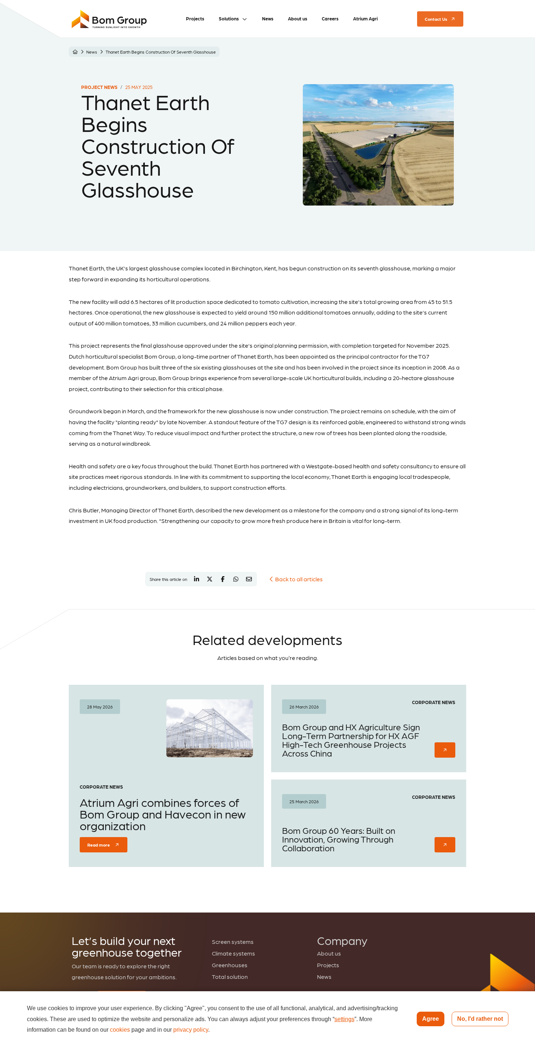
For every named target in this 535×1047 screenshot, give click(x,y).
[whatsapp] (235, 579)
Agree (430, 1019)
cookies (120, 1030)
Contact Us (436, 19)
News (91, 52)
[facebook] (222, 579)
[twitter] (209, 579)
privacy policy (190, 1030)
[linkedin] (196, 579)
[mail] (249, 579)
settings (344, 1019)
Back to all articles (299, 579)
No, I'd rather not (480, 1019)
